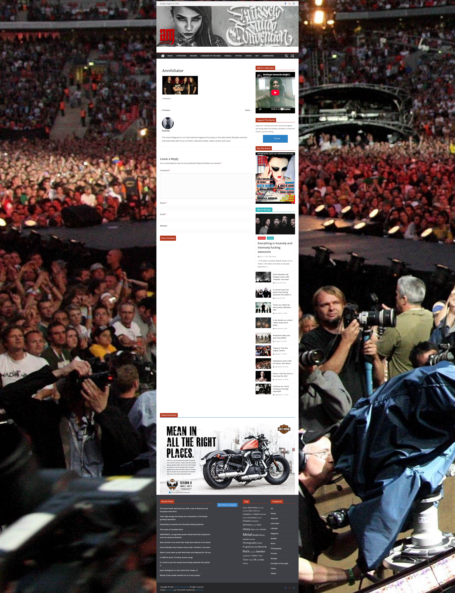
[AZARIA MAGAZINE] (227, 7)
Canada (246, 514)
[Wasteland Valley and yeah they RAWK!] (263, 338)
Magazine (274, 533)
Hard (259, 524)
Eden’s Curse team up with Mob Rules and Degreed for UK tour (185, 552)
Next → (248, 110)
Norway (252, 539)
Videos (273, 573)
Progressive (248, 546)
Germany (247, 524)
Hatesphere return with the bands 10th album (282, 362)
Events (249, 56)
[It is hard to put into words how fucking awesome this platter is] (263, 294)
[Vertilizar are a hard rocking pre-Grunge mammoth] (263, 391)
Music (170, 56)
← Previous (165, 110)
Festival (259, 518)
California (256, 511)
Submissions (268, 56)
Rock (246, 551)
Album (245, 508)
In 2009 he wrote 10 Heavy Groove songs (176, 557)
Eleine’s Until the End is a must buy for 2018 (283, 374)
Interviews (181, 56)
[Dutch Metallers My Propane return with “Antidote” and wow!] (263, 279)
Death (256, 514)
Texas (260, 556)
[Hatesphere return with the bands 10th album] (263, 364)
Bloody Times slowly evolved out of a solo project (180, 575)
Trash (250, 560)
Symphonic (247, 556)
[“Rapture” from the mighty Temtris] (263, 351)
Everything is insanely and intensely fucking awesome (275, 247)
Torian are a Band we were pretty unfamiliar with (282, 307)
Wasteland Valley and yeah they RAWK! (281, 336)
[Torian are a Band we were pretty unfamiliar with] (263, 309)
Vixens (245, 563)
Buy (257, 56)
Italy (252, 529)
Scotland (252, 552)
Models (228, 56)
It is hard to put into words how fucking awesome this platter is (282, 292)
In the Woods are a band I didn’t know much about (282, 322)
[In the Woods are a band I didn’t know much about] (263, 324)
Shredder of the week (211, 56)
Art (259, 508)
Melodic (263, 529)
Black (251, 511)
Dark (251, 514)
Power (259, 543)
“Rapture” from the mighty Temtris (280, 349)
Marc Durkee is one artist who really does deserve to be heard (185, 542)
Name (163, 203)
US (258, 560)
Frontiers (255, 521)
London (257, 529)
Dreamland (252, 517)
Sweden (260, 551)
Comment (165, 170)
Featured (262, 238)
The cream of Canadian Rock (171, 529)
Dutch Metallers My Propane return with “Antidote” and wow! (281, 277)
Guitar (254, 525)
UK (254, 559)
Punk (256, 547)
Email (163, 214)
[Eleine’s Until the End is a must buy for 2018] (263, 376)
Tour (245, 559)
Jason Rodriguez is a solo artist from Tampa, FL (179, 570)
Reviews (193, 56)
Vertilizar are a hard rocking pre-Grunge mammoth (281, 388)
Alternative (252, 507)
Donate (277, 139)
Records (262, 546)
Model (255, 534)
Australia (245, 511)
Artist (262, 508)
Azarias (273, 257)
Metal (247, 534)
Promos (274, 553)
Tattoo (238, 56)
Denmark (262, 514)
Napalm (246, 539)
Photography (250, 542)
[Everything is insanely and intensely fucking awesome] (275, 224)
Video (261, 559)
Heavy (246, 529)
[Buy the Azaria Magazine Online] (275, 154)
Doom (245, 518)
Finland (246, 520)
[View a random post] (292, 56)
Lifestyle (274, 528)
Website (163, 225)
